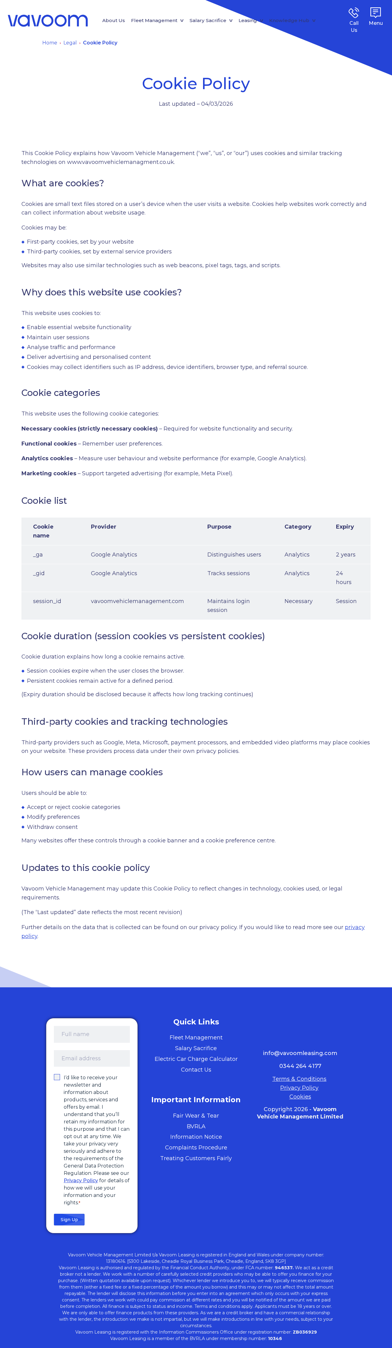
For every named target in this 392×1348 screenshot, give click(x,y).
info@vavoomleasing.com (300, 1053)
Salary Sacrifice (208, 20)
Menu (376, 23)
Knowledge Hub (289, 20)
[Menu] (375, 12)
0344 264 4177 (300, 1066)
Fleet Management (154, 20)
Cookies (300, 1096)
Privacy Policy (81, 1180)
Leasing (248, 20)
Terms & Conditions (299, 1079)
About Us (113, 20)
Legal (70, 43)
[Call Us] (354, 12)
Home (49, 43)
